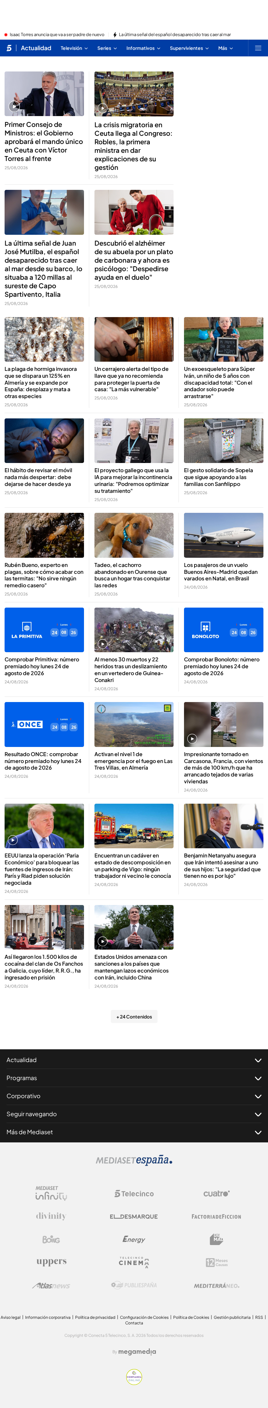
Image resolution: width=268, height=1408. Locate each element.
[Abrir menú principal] (258, 48)
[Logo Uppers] (51, 1262)
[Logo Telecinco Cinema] (134, 1263)
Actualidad (36, 48)
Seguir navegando (32, 1113)
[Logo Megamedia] (137, 1352)
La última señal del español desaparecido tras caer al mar (175, 34)
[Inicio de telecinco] (9, 48)
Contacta (134, 1322)
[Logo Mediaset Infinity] (51, 1193)
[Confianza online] (134, 1383)
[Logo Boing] (51, 1239)
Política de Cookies (191, 1317)
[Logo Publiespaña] (134, 1285)
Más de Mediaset (30, 1132)
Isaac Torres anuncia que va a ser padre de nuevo (57, 34)
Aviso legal (11, 1317)
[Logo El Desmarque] (134, 1217)
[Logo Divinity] (51, 1216)
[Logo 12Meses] (217, 1262)
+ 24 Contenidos (134, 1016)
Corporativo (24, 1095)
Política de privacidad (95, 1317)
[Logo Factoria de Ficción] (217, 1216)
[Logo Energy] (134, 1239)
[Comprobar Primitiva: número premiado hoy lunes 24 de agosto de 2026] (44, 630)
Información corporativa (48, 1317)
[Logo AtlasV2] (51, 1285)
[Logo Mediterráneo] (217, 1285)
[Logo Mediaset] (134, 1164)
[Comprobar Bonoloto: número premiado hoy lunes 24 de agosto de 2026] (223, 630)
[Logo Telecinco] (134, 1193)
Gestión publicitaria (232, 1317)
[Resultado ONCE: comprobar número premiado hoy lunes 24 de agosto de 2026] (44, 724)
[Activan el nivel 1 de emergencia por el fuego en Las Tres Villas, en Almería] (134, 724)
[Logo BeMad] (217, 1239)
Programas (22, 1077)
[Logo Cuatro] (217, 1193)
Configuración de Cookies (144, 1317)
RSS (259, 1317)
